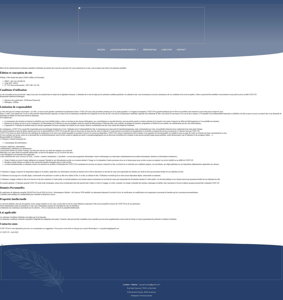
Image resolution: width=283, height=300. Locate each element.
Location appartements (123, 50)
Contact (181, 50)
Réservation (149, 50)
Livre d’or (166, 50)
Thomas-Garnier (146, 296)
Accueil (101, 50)
